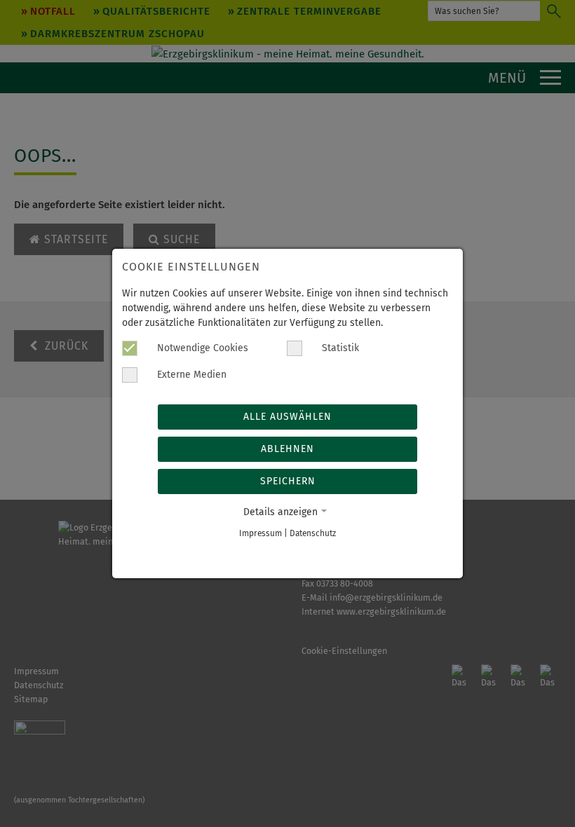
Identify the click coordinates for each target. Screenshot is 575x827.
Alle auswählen (287, 417)
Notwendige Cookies (201, 348)
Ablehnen (287, 449)
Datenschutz (313, 533)
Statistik (339, 348)
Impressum (260, 533)
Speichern (288, 481)
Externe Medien (190, 375)
